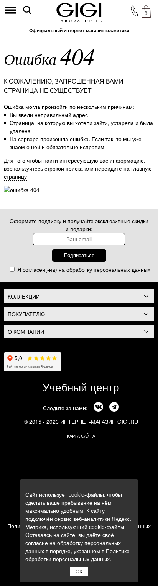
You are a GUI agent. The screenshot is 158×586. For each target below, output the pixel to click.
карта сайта (81, 436)
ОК (79, 572)
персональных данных (122, 269)
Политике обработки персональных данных (77, 555)
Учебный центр (81, 387)
